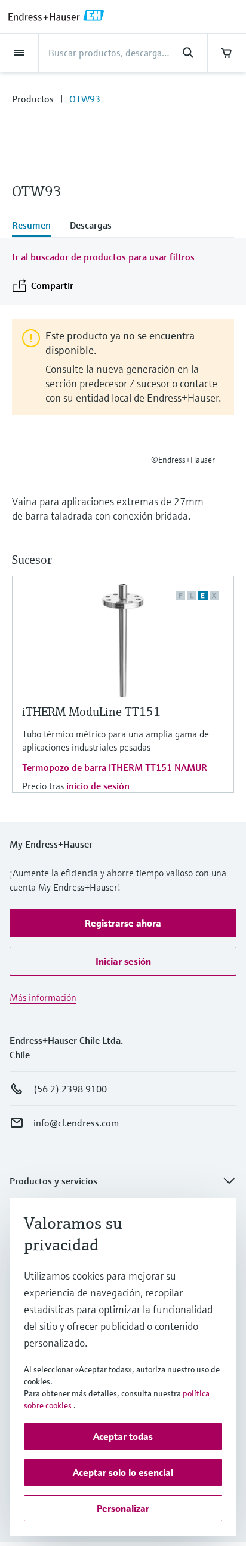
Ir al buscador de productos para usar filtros (103, 257)
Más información (43, 997)
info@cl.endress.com (76, 1123)
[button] (123, 923)
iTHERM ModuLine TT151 (91, 711)
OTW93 (84, 99)
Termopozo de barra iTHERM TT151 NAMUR (114, 767)
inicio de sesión (98, 786)
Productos (33, 99)
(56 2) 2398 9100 (70, 1089)
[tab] (36, 226)
